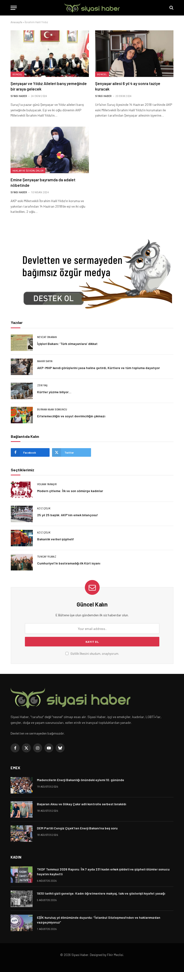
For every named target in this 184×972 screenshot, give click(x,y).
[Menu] (14, 7)
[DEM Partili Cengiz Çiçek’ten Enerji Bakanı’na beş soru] (22, 833)
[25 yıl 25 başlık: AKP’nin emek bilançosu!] (22, 514)
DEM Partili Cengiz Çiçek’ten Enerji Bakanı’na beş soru (77, 828)
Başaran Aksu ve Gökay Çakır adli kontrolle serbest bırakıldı (81, 804)
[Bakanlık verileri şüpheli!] (22, 538)
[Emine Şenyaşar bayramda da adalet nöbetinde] (50, 150)
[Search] (170, 7)
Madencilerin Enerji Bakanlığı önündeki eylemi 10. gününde (80, 780)
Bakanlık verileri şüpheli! (55, 539)
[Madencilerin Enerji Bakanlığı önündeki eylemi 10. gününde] (22, 785)
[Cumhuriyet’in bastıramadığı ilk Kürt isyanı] (22, 562)
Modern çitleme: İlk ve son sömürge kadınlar (70, 491)
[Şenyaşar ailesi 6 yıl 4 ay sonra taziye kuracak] (134, 53)
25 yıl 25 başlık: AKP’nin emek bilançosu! (67, 515)
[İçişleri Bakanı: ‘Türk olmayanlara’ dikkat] (22, 342)
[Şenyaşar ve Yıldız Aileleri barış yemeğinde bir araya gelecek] (50, 53)
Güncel (17, 74)
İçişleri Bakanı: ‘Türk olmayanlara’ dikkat (67, 344)
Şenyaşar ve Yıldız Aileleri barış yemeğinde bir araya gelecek (49, 86)
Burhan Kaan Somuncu (52, 409)
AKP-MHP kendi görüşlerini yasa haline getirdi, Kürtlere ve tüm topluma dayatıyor (98, 368)
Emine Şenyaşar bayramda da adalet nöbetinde (43, 182)
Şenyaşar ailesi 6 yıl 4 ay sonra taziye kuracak (127, 86)
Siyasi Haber (19, 96)
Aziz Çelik (43, 508)
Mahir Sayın (44, 361)
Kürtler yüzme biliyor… (54, 392)
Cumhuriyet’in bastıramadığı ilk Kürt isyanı (68, 563)
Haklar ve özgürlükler (27, 170)
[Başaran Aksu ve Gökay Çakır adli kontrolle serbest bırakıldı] (22, 809)
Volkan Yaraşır (47, 484)
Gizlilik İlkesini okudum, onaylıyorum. (94, 653)
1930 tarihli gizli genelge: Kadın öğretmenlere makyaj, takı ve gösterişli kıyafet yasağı (101, 893)
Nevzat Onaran (47, 337)
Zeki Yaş (42, 385)
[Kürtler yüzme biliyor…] (22, 391)
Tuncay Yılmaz (46, 556)
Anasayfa (16, 22)
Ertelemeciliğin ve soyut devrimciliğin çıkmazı (71, 416)
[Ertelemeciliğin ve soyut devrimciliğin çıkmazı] (22, 415)
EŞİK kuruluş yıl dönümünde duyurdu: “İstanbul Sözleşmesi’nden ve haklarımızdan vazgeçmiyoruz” (98, 919)
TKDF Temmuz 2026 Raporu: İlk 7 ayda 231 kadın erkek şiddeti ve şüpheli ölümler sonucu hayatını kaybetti (103, 871)
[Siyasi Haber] (92, 7)
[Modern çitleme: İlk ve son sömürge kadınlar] (22, 490)
